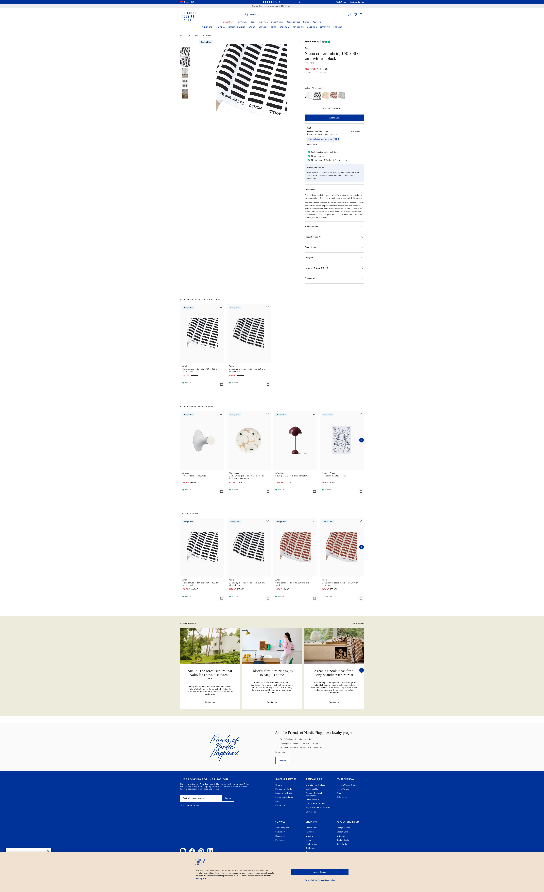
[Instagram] (183, 851)
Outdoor (312, 27)
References (342, 797)
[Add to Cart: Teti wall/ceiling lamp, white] (221, 491)
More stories (358, 623)
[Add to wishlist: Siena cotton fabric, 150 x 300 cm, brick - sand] (314, 520)
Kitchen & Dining (236, 27)
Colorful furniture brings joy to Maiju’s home (272, 672)
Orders (278, 785)
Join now (282, 760)
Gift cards (341, 836)
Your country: (186, 805)
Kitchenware (311, 844)
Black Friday (342, 844)
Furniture (207, 27)
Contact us (280, 805)
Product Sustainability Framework (316, 794)
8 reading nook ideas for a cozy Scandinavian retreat (333, 672)
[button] (349, 14)
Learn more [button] (312, 144)
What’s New (311, 828)
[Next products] (361, 440)
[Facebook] (192, 851)
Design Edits (342, 832)
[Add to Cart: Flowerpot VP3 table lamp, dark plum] (314, 491)
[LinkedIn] (210, 851)
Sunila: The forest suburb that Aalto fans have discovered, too (210, 674)
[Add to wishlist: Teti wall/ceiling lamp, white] (221, 414)
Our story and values (315, 785)
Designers (317, 22)
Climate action (312, 799)
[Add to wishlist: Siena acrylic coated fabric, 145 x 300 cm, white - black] (267, 307)
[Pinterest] (201, 851)
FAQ (277, 801)
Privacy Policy (202, 878)
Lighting (220, 27)
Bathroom (298, 27)
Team (339, 793)
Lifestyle (325, 27)
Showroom (280, 832)
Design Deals (343, 840)
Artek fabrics (207, 35)
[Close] (48, 851)
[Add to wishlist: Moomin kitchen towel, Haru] (360, 414)
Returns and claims (284, 797)
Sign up (228, 798)
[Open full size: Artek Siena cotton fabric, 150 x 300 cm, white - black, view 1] (251, 79)
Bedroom (284, 27)
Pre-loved (279, 840)
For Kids (337, 27)
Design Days (228, 22)
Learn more (280, 752)
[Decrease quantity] (307, 108)
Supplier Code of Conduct (318, 808)
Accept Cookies (320, 872)
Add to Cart (334, 118)
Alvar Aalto (309, 63)
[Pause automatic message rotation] (299, 2)
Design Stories (277, 22)
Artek (307, 48)
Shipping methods (283, 793)
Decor (251, 27)
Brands (306, 22)
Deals (253, 22)
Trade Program (343, 789)
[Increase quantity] (317, 108)
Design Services (293, 22)
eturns (321, 156)
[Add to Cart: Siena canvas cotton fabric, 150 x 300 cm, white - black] (221, 384)
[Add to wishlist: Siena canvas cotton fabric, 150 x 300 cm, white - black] (221, 307)
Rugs (273, 27)
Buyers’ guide (312, 812)
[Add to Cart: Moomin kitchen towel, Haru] (361, 491)
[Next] (361, 670)
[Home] (181, 35)
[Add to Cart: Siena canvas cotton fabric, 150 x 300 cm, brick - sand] (361, 598)
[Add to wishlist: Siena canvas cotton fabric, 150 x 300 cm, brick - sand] (360, 520)
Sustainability (312, 789)
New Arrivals (242, 22)
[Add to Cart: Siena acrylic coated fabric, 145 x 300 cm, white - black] (268, 384)
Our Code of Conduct (316, 803)
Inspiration (263, 22)
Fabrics (196, 35)
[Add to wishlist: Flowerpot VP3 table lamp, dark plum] (314, 414)
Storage (263, 27)
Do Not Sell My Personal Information (320, 880)
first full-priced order (344, 160)
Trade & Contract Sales (347, 785)
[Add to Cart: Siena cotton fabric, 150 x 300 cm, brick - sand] (314, 598)
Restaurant (280, 836)
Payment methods (283, 789)
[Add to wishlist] (299, 42)
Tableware (310, 848)
